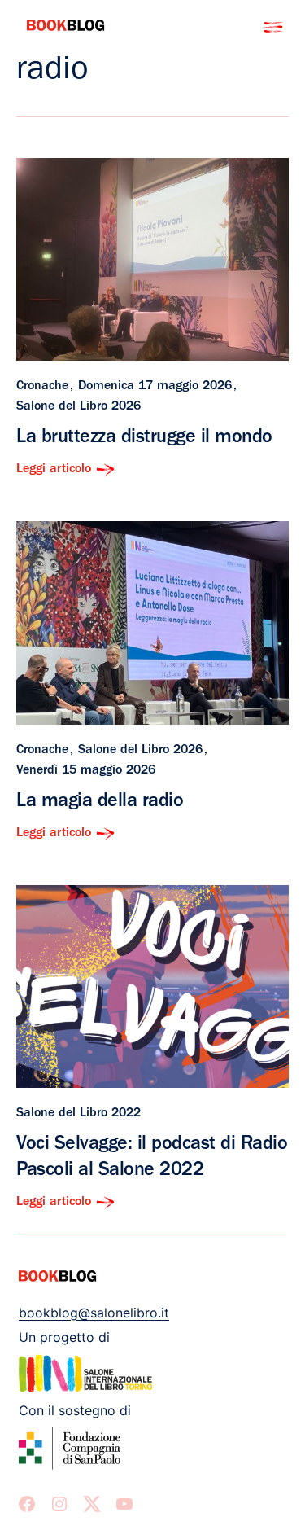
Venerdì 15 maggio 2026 (85, 771)
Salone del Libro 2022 (78, 1113)
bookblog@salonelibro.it (94, 1312)
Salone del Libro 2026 (78, 407)
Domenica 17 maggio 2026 (155, 386)
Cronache (42, 386)
